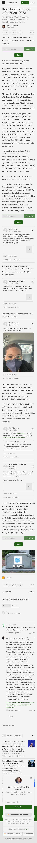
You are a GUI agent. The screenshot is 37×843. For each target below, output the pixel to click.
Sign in (32, 3)
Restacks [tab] (15, 606)
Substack (8, 839)
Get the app (28, 834)
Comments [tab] (6, 606)
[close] (31, 778)
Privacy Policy (25, 823)
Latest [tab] (9, 736)
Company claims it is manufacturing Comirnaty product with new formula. (11, 769)
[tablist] (10, 606)
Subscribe (25, 3)
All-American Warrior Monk (16, 638)
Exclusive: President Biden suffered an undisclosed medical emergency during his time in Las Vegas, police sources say (13, 743)
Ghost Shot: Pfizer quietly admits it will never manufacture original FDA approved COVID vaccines (13, 763)
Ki (7, 625)
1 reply (11, 716)
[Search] (33, 736)
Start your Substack (13, 834)
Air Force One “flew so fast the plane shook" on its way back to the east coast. (13, 750)
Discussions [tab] (17, 736)
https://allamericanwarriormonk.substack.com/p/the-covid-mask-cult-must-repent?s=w (20, 704)
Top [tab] (4, 736)
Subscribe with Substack (19, 815)
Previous (8, 592)
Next (30, 592)
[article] (18, 748)
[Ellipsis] (34, 624)
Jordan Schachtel (13, 26)
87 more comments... (9, 725)
